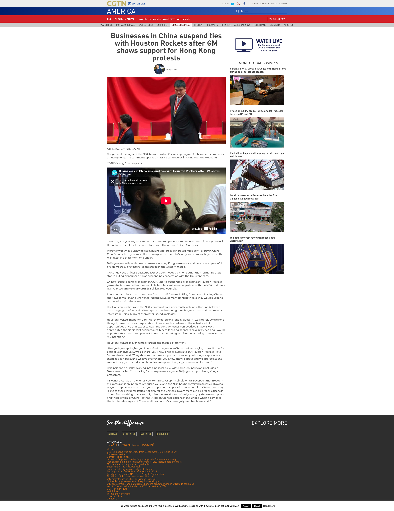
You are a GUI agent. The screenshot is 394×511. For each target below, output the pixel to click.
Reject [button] (257, 506)
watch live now (277, 19)
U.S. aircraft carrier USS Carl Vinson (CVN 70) (131, 478)
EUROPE (283, 3)
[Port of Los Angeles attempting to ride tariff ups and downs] (257, 175)
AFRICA (274, 3)
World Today (146, 24)
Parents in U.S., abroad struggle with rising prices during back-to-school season (258, 70)
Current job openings (118, 456)
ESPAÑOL (112, 444)
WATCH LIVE (139, 3)
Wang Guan (171, 69)
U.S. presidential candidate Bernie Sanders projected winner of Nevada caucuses (150, 483)
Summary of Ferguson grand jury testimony (130, 469)
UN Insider (162, 24)
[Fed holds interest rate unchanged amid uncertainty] (257, 259)
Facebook (244, 3)
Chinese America (116, 454)
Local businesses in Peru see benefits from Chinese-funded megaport (254, 197)
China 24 (226, 24)
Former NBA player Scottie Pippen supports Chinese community (141, 459)
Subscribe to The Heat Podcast (123, 466)
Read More (269, 506)
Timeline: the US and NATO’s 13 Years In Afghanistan (135, 473)
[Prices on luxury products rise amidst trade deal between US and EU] (257, 132)
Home (110, 449)
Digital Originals (125, 24)
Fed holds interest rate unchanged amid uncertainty (252, 239)
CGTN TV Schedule (117, 488)
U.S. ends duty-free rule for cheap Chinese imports (134, 481)
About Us (288, 24)
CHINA (255, 3)
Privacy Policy (114, 496)
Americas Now (242, 24)
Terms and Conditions (119, 493)
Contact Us (113, 498)
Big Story (275, 24)
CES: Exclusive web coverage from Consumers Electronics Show (142, 451)
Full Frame (259, 24)
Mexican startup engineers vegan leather (129, 464)
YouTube (238, 3)
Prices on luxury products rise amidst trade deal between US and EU (257, 112)
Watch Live (107, 24)
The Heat (198, 24)
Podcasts (212, 24)
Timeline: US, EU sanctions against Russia (130, 476)
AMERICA (264, 3)
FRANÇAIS (125, 444)
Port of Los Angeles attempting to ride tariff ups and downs (257, 155)
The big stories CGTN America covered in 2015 (132, 471)
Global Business (181, 24)
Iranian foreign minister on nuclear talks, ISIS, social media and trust (144, 461)
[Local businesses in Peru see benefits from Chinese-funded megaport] (257, 217)
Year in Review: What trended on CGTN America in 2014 (136, 486)
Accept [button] (246, 506)
